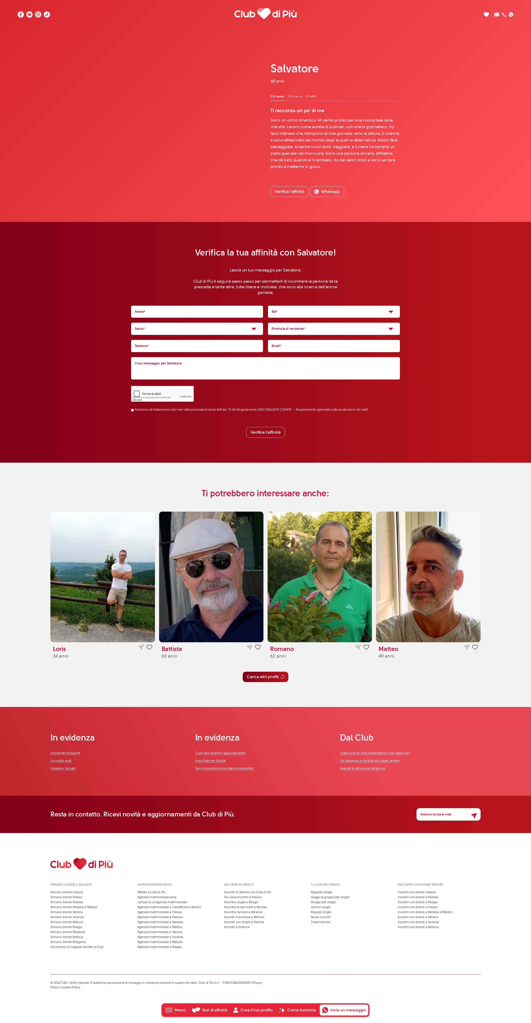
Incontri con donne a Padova (418, 897)
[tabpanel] (335, 138)
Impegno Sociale (63, 768)
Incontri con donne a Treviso (418, 907)
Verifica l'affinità (266, 432)
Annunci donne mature (66, 892)
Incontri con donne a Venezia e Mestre (425, 912)
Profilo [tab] (311, 96)
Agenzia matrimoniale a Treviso (159, 912)
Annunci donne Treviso (66, 897)
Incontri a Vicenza (237, 927)
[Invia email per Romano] (358, 647)
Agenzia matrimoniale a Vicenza (160, 937)
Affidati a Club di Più (151, 892)
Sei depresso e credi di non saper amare (369, 761)
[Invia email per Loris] (141, 647)
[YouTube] (29, 13)
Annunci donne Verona (66, 912)
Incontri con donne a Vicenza (418, 922)
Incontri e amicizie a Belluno (244, 917)
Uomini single (320, 907)
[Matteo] (428, 577)
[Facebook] (21, 13)
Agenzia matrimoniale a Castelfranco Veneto (169, 907)
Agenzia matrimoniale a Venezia (160, 922)
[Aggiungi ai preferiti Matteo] (475, 648)
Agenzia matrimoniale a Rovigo (159, 947)
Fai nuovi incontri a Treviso (243, 897)
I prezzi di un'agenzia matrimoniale (162, 902)
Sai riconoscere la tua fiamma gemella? (224, 768)
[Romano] (320, 577)
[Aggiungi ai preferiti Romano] (366, 648)
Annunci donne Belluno (66, 922)
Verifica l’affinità (289, 191)
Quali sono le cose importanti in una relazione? (375, 753)
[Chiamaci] (504, 13)
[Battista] (211, 577)
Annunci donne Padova (66, 902)
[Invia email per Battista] (249, 647)
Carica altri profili (263, 676)
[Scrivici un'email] (496, 13)
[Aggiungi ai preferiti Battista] (258, 648)
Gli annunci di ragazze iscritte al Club (76, 947)
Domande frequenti (65, 753)
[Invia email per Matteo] (466, 647)
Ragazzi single (321, 912)
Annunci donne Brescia (66, 937)
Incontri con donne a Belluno (418, 927)
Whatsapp (330, 191)
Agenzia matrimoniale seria (157, 897)
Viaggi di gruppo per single (330, 897)
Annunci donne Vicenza (67, 917)
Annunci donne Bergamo (68, 942)
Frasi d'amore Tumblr (210, 761)
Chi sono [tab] (277, 96)
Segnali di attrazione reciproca (362, 768)
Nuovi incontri (321, 917)
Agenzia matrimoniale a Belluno (160, 942)
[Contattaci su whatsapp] (511, 13)
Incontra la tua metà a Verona (245, 907)
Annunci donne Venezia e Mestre (73, 907)
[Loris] (102, 577)
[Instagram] (38, 13)
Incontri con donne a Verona (418, 917)
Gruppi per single (323, 902)
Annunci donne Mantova (67, 932)
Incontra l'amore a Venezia (243, 912)
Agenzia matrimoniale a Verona (159, 932)
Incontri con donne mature (417, 892)
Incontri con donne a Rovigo (417, 902)
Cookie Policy (70, 987)
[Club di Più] (265, 13)
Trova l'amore (320, 922)
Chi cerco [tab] (295, 96)
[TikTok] (47, 13)
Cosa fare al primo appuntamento (220, 753)
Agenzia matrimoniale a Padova (160, 917)
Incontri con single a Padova (244, 922)
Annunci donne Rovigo (66, 927)
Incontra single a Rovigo (241, 902)
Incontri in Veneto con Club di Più (247, 892)
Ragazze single (321, 892)
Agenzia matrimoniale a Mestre (159, 927)
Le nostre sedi (61, 761)
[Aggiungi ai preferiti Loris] (149, 648)
